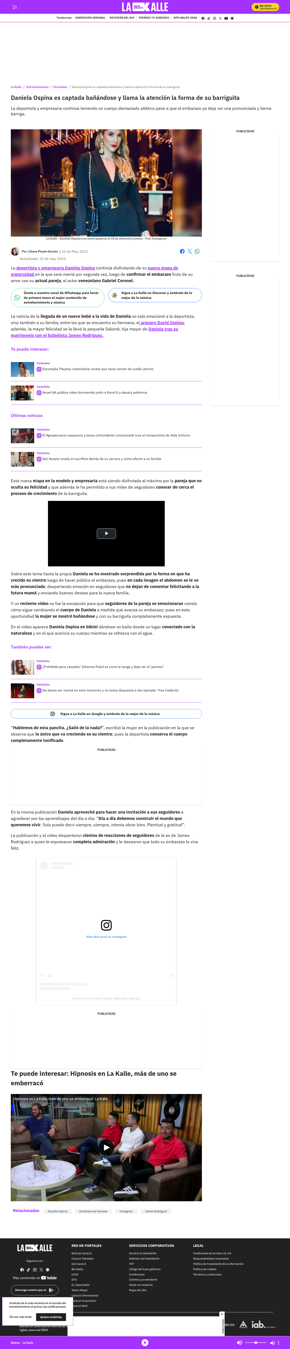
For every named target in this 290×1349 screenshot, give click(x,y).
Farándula (60, 86)
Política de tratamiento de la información (218, 1264)
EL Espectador (81, 1285)
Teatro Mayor (80, 1290)
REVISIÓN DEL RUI (122, 18)
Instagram (126, 1211)
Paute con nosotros (141, 1285)
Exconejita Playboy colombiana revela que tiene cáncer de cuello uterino (97, 369)
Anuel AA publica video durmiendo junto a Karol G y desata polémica (94, 392)
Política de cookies (204, 1269)
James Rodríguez (156, 1211)
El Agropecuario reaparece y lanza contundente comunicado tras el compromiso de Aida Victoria (116, 435)
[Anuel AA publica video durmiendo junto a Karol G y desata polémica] (22, 393)
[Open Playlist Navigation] (278, 1343)
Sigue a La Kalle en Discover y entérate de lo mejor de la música (156, 295)
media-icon (145, 1343)
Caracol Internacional (85, 1295)
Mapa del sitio (137, 1290)
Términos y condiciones (207, 1274)
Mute (239, 1342)
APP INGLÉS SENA (185, 18)
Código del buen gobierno (144, 1269)
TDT (131, 1264)
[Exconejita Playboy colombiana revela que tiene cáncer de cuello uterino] (22, 369)
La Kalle (16, 86)
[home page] (145, 7)
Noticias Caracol (82, 1253)
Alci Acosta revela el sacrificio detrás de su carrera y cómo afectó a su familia (101, 459)
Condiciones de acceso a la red (212, 1253)
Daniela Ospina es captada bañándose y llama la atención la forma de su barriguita (126, 86)
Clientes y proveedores (143, 1280)
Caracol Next (80, 1306)
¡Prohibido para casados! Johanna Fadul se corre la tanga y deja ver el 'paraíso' (103, 667)
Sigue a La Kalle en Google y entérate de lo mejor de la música (110, 714)
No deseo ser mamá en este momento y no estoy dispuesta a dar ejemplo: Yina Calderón (110, 690)
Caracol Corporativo (84, 1301)
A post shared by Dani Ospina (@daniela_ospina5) (106, 998)
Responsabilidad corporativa (211, 1259)
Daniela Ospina (57, 1211)
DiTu (74, 1280)
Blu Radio (77, 1269)
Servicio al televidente (142, 1253)
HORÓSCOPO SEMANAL (90, 18)
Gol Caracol (79, 1264)
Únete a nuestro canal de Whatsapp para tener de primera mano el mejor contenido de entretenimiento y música (61, 297)
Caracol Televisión (83, 1259)
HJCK (75, 1274)
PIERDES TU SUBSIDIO (154, 18)
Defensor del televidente (144, 1259)
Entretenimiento (37, 86)
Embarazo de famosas (93, 1211)
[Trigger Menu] (14, 7)
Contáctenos (137, 1274)
